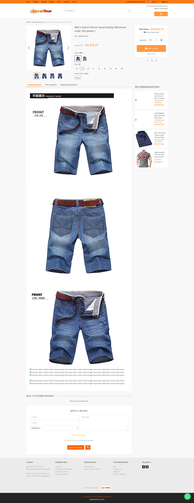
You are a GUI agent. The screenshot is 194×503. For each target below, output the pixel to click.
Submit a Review (75, 447)
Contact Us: (117, 469)
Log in (166, 2)
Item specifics (51, 84)
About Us (58, 467)
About (59, 2)
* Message (85, 417)
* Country (33, 427)
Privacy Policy (89, 467)
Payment (116, 472)
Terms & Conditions (86, 440)
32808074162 (83, 36)
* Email (34, 423)
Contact (74, 2)
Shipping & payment (68, 84)
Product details (35, 84)
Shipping (44, 2)
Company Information (63, 469)
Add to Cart (152, 48)
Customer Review (61, 474)
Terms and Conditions (92, 469)
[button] (187, 496)
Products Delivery (119, 474)
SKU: (76, 36)
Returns (51, 2)
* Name (34, 417)
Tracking (66, 2)
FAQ (114, 467)
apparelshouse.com (97, 499)
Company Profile (61, 472)
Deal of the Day (37, 22)
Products (35, 2)
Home (28, 2)
